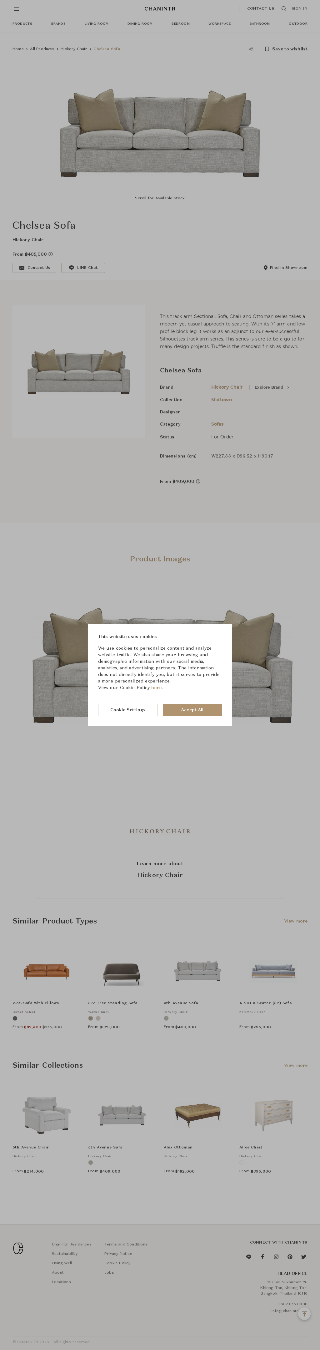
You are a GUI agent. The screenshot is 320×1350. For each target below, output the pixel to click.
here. (157, 688)
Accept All (192, 710)
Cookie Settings (128, 710)
